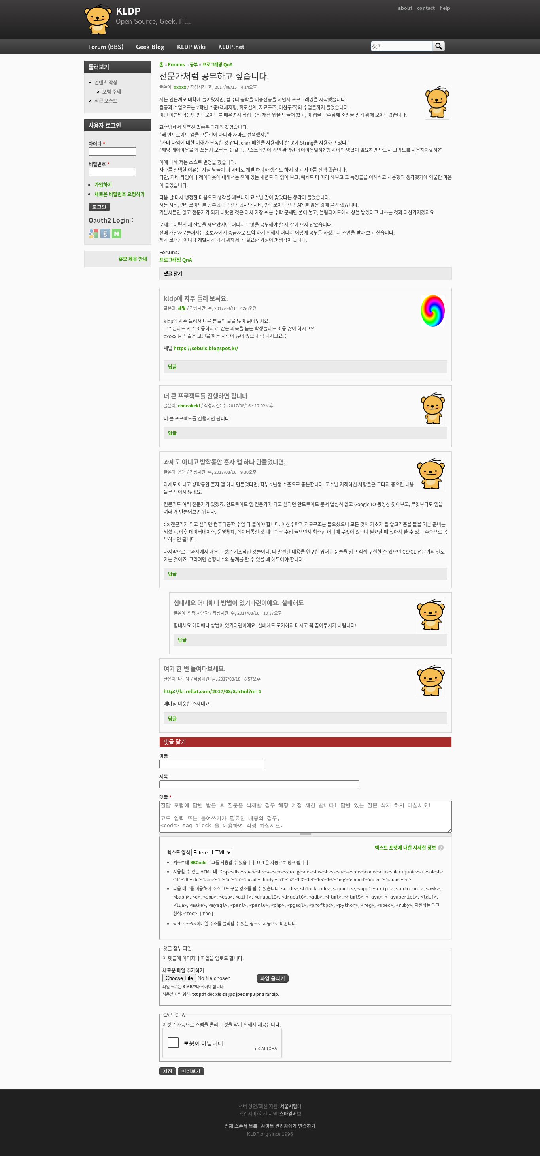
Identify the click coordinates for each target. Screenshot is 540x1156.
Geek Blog (150, 46)
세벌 (182, 308)
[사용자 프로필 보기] (437, 115)
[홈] (98, 19)
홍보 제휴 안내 (133, 258)
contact (426, 7)
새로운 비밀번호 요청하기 (119, 194)
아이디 (97, 143)
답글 (172, 366)
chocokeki (189, 405)
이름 (163, 756)
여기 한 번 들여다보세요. (195, 668)
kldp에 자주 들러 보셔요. (196, 298)
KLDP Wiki (191, 46)
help (445, 7)
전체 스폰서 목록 (241, 1125)
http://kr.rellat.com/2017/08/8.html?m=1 (212, 691)
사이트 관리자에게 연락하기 (288, 1125)
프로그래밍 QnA (217, 64)
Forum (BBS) (105, 46)
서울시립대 (291, 1106)
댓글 (165, 797)
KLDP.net (231, 46)
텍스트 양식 (179, 852)
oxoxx (180, 87)
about (405, 7)
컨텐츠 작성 (105, 82)
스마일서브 (290, 1113)
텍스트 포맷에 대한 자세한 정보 (405, 847)
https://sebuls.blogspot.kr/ (206, 348)
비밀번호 (99, 164)
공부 (194, 64)
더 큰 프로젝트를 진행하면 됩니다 (205, 395)
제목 (163, 776)
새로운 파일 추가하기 (183, 970)
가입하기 (103, 184)
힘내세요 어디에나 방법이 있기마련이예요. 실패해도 (239, 602)
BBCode (198, 862)
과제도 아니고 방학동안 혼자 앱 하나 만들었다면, (225, 461)
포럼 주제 (111, 91)
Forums (176, 64)
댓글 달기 (173, 273)
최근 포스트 (105, 100)
